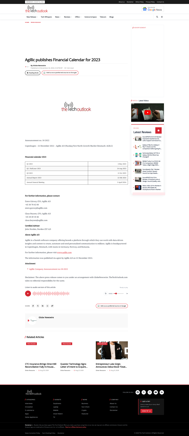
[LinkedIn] (43, 306)
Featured (85, 414)
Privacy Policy (150, 2)
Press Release (36, 22)
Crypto (84, 410)
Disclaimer (130, 2)
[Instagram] (150, 392)
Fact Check (85, 407)
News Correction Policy (32, 433)
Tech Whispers (46, 17)
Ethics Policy (140, 2)
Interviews (29, 403)
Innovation (29, 407)
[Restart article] (106, 293)
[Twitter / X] (38, 306)
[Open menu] (162, 17)
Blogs (111, 17)
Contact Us (160, 2)
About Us (113, 403)
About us (122, 2)
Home (27, 22)
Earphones (57, 403)
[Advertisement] (76, 40)
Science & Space (91, 17)
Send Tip (145, 411)
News (57, 17)
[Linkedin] (162, 392)
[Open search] (157, 17)
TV (54, 417)
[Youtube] (156, 392)
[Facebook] (33, 306)
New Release (31, 17)
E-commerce (29, 410)
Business (85, 403)
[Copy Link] (52, 306)
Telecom (103, 17)
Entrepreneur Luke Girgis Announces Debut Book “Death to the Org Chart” (111, 365)
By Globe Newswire (38, 65)
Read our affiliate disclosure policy (75, 427)
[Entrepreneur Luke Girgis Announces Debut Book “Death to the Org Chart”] (112, 350)
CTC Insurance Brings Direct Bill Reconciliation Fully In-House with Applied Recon (40, 365)
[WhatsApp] (47, 306)
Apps (27, 414)
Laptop (55, 407)
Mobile (55, 410)
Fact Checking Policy (48, 433)
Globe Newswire (46, 317)
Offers (77, 17)
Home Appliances (31, 417)
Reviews (67, 17)
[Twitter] (144, 392)
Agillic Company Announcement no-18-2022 (48, 269)
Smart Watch (58, 414)
